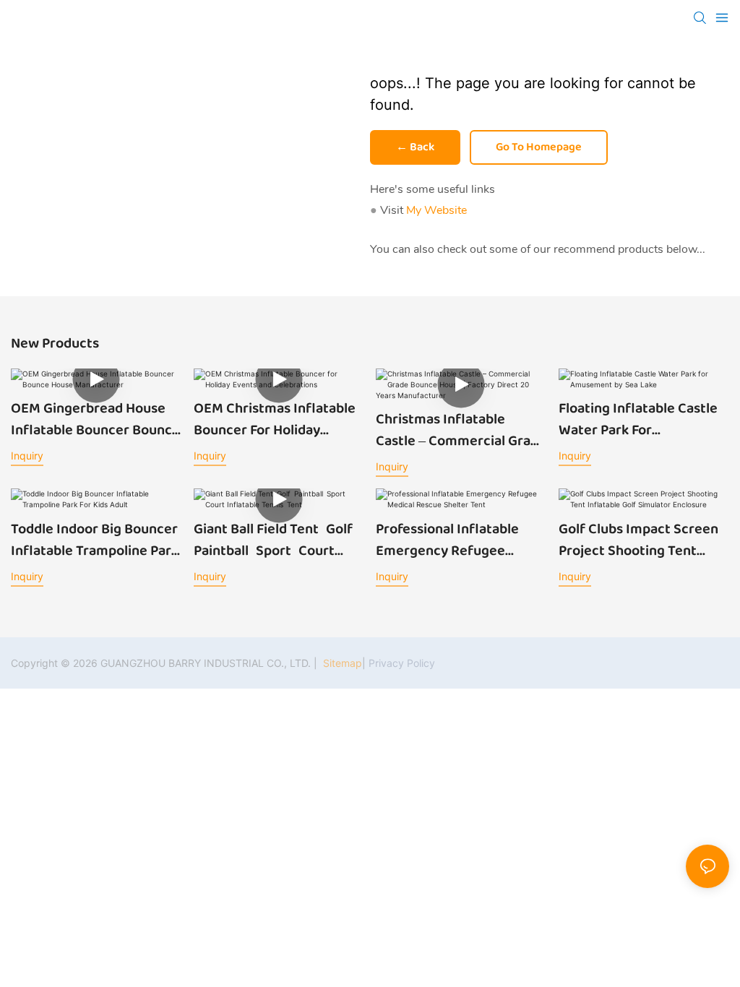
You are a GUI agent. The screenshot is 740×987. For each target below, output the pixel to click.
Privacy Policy (402, 663)
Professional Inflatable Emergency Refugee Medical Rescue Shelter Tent (450, 539)
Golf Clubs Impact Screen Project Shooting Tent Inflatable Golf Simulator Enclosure (638, 539)
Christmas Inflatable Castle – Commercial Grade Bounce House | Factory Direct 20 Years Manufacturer (461, 430)
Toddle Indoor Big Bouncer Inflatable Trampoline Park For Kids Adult (94, 539)
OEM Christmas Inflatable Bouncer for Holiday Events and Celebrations (275, 419)
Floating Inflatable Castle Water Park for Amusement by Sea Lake (638, 419)
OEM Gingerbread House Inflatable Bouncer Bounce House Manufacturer (95, 419)
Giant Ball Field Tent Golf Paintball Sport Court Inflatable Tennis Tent (277, 539)
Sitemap (341, 663)
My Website (436, 210)
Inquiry (27, 455)
